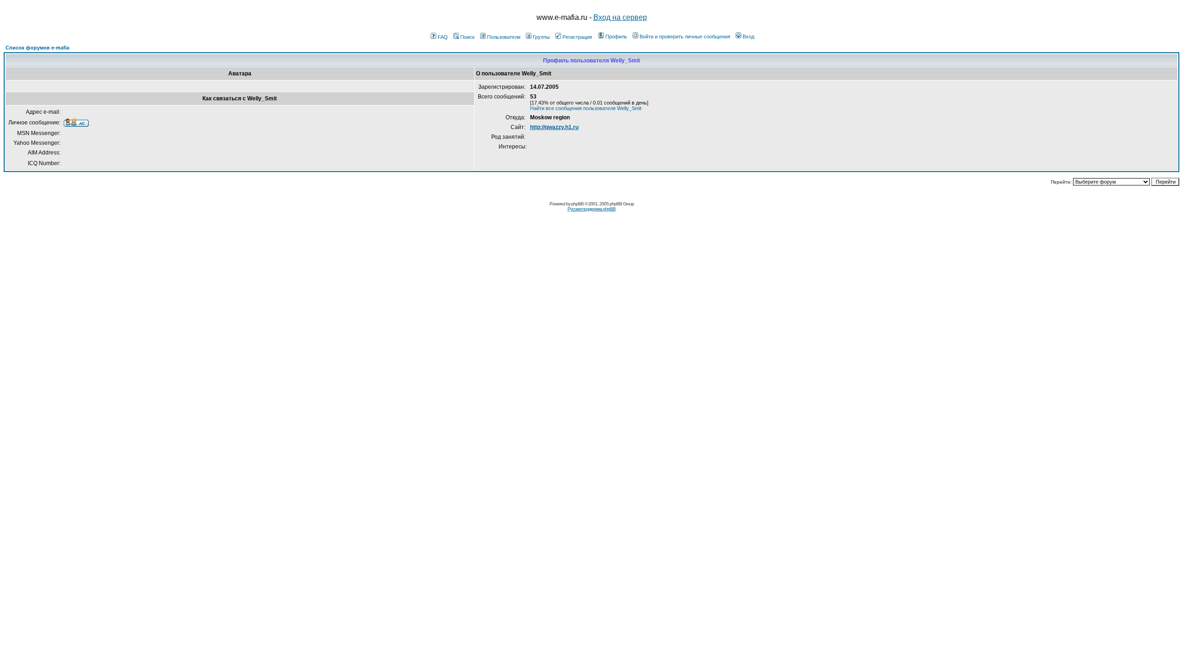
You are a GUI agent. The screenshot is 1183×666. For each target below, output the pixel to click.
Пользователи (503, 37)
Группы (541, 37)
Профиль (616, 36)
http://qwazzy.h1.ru (554, 127)
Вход (748, 36)
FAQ (443, 37)
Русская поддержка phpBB (591, 208)
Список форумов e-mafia (37, 47)
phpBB (577, 203)
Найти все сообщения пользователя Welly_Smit (585, 108)
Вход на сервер (620, 17)
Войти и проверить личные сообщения (685, 36)
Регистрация (577, 37)
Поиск (467, 37)
